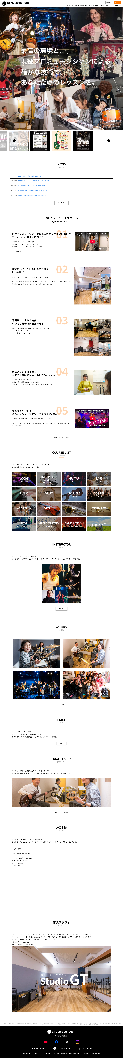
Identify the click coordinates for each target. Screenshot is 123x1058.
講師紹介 (97, 5)
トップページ (70, 5)
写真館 (102, 5)
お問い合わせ (109, 2)
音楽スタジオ (118, 5)
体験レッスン (117, 2)
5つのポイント (84, 5)
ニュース (77, 5)
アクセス (111, 5)
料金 (107, 5)
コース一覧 (91, 5)
